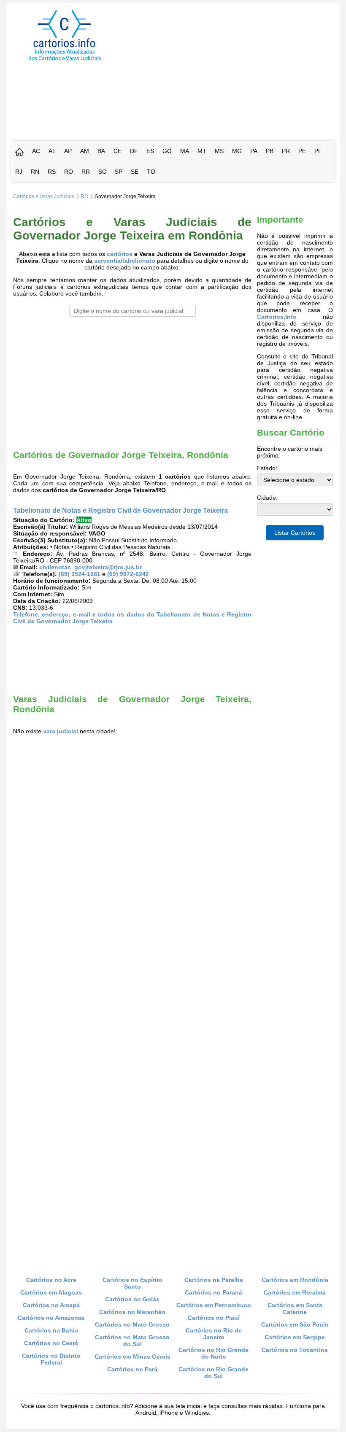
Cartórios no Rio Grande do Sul (213, 1372)
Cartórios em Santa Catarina (295, 1308)
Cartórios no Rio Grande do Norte (213, 1353)
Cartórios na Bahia (51, 1330)
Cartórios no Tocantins (295, 1349)
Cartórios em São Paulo (295, 1324)
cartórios (119, 253)
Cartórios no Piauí (214, 1317)
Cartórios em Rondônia (295, 1279)
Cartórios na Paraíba (213, 1279)
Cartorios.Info (277, 316)
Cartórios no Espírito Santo (132, 1283)
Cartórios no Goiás (132, 1299)
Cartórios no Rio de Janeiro (214, 1333)
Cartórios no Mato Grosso (132, 1324)
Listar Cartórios (294, 532)
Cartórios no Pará (132, 1369)
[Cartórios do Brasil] (64, 60)
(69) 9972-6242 (128, 574)
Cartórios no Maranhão (132, 1311)
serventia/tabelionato (124, 260)
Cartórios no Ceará (51, 1343)
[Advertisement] (234, 69)
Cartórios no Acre (51, 1279)
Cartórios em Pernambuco (213, 1305)
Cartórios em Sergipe (295, 1337)
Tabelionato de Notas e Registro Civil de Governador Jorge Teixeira (120, 510)
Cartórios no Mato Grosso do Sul (132, 1340)
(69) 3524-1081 (79, 574)
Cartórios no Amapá (51, 1305)
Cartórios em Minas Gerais (132, 1356)
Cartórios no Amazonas (51, 1317)
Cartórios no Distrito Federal (51, 1359)
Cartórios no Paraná (213, 1292)
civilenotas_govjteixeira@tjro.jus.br (90, 567)
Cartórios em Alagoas (51, 1292)
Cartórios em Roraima (295, 1292)
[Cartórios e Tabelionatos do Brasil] (19, 152)
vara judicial (60, 731)
